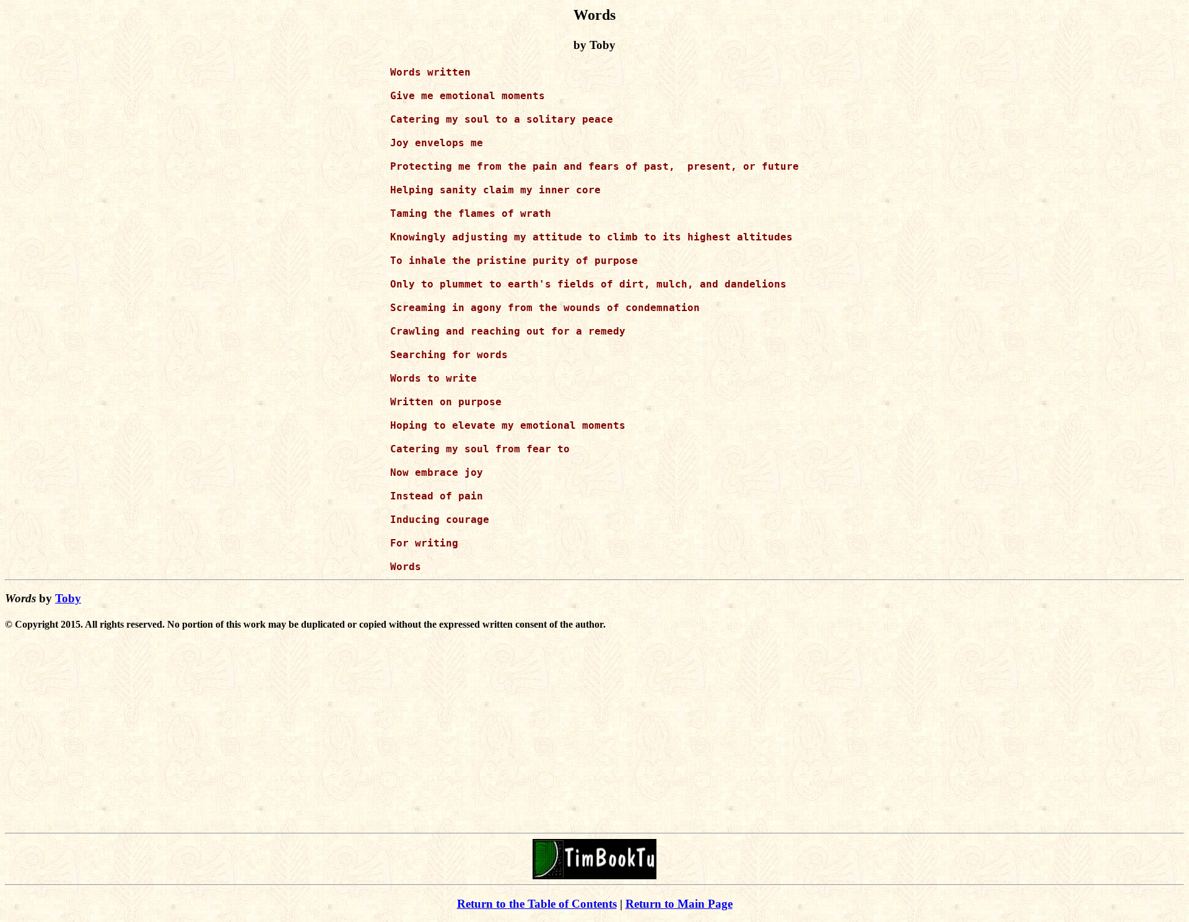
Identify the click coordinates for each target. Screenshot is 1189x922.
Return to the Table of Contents (537, 903)
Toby (68, 598)
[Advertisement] (594, 741)
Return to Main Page (679, 903)
